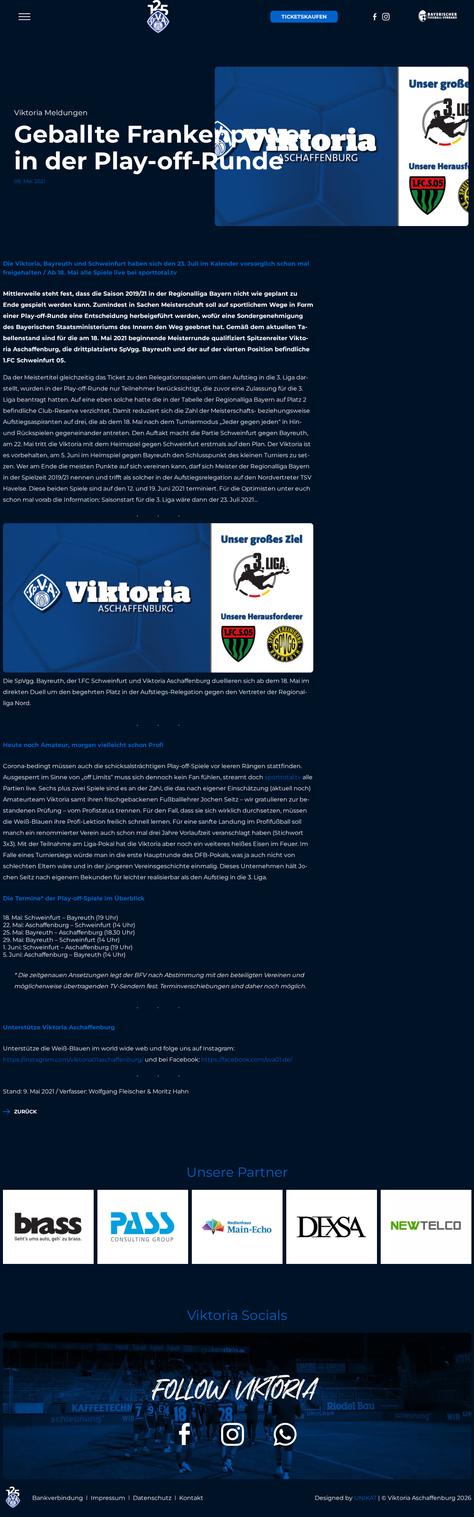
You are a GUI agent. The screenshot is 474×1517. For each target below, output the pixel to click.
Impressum (108, 1497)
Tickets (304, 16)
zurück (25, 1111)
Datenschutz (152, 1497)
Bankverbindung (57, 1497)
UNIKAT (365, 1497)
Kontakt (191, 1497)
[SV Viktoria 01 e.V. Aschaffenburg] (158, 16)
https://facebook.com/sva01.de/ (246, 1059)
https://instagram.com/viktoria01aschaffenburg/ (73, 1059)
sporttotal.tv (283, 777)
